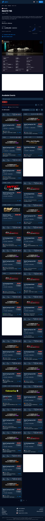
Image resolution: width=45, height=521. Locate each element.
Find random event (8, 36)
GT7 (3, 5)
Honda (9, 5)
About (3, 509)
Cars (6, 5)
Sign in (40, 1)
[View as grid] (37, 110)
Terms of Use (4, 513)
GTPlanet (41, 509)
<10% (38, 104)
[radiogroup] (13, 107)
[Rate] (41, 42)
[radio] (8, 107)
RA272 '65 (14, 5)
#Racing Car (5, 23)
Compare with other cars (9, 34)
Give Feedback (22, 508)
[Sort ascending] (34, 110)
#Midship (10, 23)
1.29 (10, 31)
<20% (41, 104)
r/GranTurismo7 (40, 511)
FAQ (2, 508)
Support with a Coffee (23, 513)
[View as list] (39, 110)
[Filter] (42, 110)
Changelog (4, 511)
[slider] (18, 105)
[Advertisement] (22, 82)
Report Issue (21, 510)
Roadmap (4, 512)
